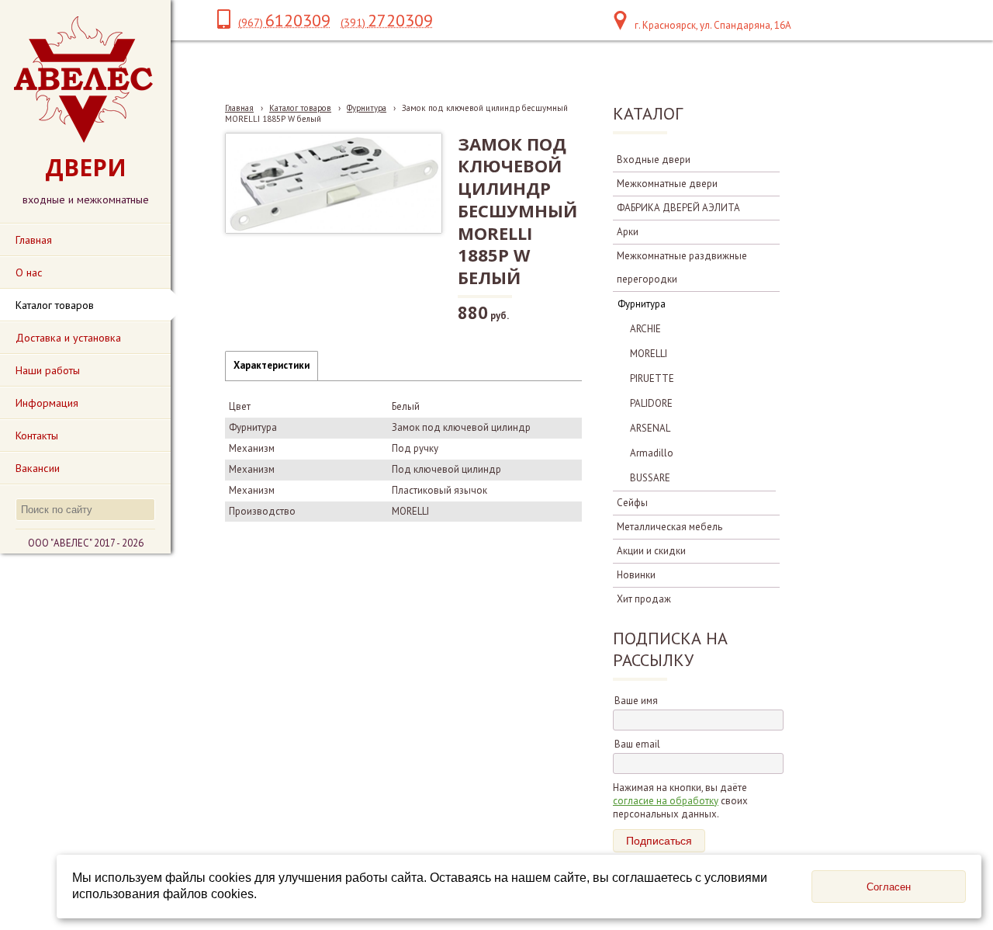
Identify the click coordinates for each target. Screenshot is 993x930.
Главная (239, 107)
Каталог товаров (300, 107)
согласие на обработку (665, 800)
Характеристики (272, 365)
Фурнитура (366, 107)
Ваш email (637, 744)
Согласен (889, 887)
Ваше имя (636, 700)
